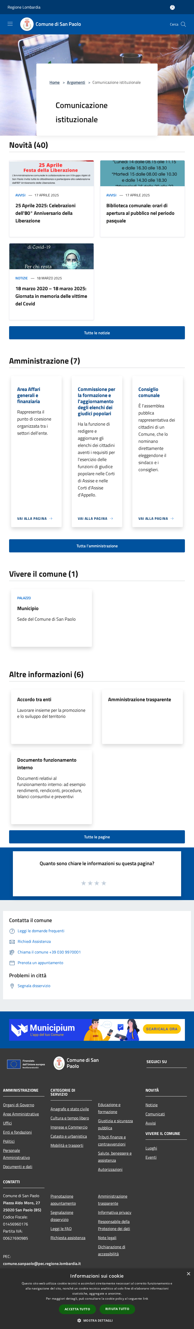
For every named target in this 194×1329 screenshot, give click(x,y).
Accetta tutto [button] (77, 1309)
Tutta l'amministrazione (97, 546)
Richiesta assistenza (68, 1238)
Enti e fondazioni (17, 1132)
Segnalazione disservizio (62, 1215)
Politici (9, 1141)
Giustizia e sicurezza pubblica (115, 1124)
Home (55, 82)
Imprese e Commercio (69, 1127)
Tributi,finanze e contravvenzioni (112, 1140)
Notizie (21, 278)
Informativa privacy (114, 1212)
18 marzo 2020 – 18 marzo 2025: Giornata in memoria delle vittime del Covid (51, 295)
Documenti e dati (17, 1167)
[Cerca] (183, 24)
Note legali (107, 1238)
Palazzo (24, 597)
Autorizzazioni (110, 1169)
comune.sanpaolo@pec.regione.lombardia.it (42, 1263)
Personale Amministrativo (16, 1153)
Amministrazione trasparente (139, 699)
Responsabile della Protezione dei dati (114, 1225)
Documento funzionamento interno (47, 763)
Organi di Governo (18, 1105)
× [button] (188, 1274)
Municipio (28, 608)
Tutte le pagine (97, 837)
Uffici (7, 1123)
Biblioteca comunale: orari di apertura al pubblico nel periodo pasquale (140, 212)
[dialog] (97, 1299)
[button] (97, 1320)
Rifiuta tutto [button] (117, 1309)
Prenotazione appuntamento (63, 1199)
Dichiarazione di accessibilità (111, 1250)
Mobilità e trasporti (67, 1145)
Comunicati (155, 1114)
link (145, 1298)
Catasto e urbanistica (69, 1136)
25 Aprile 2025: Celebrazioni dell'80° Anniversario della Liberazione (45, 212)
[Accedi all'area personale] (172, 7)
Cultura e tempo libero (70, 1118)
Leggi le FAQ (61, 1229)
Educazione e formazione (109, 1108)
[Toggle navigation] (10, 24)
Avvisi (20, 195)
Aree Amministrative (21, 1114)
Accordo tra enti (34, 699)
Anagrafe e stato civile (70, 1109)
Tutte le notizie (97, 333)
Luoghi (151, 1148)
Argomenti (76, 82)
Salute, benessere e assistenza (115, 1156)
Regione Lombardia (24, 7)
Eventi (151, 1157)
